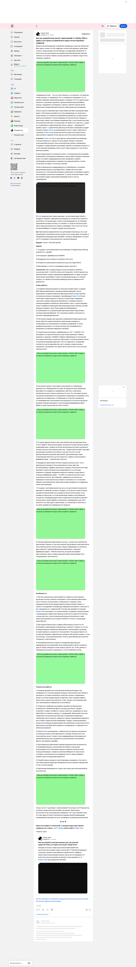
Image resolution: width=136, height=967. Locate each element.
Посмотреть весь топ (107, 405)
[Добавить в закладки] (43, 909)
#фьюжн (48, 901)
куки (20, 963)
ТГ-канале (60, 828)
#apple (58, 901)
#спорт (81, 899)
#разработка (46, 899)
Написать (113, 26)
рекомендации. (15, 185)
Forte (51, 130)
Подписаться (86, 34)
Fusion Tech (45, 33)
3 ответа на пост (42, 914)
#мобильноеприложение (60, 899)
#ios (39, 899)
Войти (123, 26)
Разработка (44, 35)
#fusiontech (40, 901)
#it (37, 899)
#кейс (54, 901)
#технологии (74, 899)
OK (29, 963)
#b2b (86, 899)
